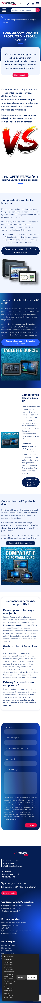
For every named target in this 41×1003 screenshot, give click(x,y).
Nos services (6, 948)
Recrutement (6, 950)
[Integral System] (8, 3)
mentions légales (10, 819)
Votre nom (10, 727)
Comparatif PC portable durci (20, 543)
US (21, 3)
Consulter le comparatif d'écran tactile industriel (20, 251)
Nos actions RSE (7, 953)
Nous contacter (20, 75)
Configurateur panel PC (10, 911)
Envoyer (30, 825)
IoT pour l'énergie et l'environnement (16, 931)
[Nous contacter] (37, 3)
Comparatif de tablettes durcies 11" (31, 482)
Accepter (32, 977)
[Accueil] (2, 17)
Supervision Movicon (9, 925)
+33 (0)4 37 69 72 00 (15, 883)
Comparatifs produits (9, 933)
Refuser (21, 977)
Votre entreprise (12, 738)
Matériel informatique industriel (14, 923)
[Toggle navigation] (4, 10)
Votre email (10, 759)
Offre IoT (5, 928)
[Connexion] (28, 3)
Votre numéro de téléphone (17, 748)
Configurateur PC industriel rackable (16, 905)
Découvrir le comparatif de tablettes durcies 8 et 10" (20, 342)
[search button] (38, 10)
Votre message (12, 769)
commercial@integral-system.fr (21, 886)
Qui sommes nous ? (9, 945)
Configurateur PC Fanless (11, 908)
